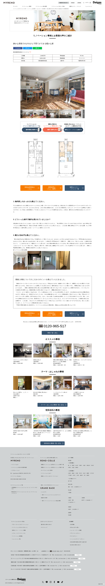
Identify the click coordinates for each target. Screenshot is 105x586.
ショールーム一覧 (16, 539)
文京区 (77, 475)
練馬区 (77, 467)
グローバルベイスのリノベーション (20, 524)
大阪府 (69, 497)
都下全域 (70, 481)
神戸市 (83, 500)
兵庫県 (83, 497)
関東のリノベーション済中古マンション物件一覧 (52, 464)
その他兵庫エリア (88, 500)
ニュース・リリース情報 (75, 530)
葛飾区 (88, 473)
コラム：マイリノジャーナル (18, 533)
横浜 (69, 486)
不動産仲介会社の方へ (63, 2)
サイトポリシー (73, 536)
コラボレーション (16, 470)
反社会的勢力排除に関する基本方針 (78, 542)
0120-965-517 (57, 551)
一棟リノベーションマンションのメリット (51, 495)
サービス (15, 6)
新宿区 (73, 465)
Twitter (28, 48)
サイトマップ (44, 527)
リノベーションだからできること (20, 527)
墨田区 (73, 473)
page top (100, 583)
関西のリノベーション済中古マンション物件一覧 (52, 467)
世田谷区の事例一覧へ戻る (52, 443)
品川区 (77, 465)
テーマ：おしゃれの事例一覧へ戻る (52, 405)
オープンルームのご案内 (46, 470)
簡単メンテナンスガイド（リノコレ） (49, 476)
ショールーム (88, 6)
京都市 (69, 509)
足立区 (84, 473)
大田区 (84, 465)
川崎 (72, 486)
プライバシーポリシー (75, 533)
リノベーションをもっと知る (58, 6)
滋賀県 (69, 512)
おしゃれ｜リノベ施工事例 (41, 8)
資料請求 (72, 2)
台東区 (69, 473)
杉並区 (73, 467)
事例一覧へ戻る (53, 333)
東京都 (69, 460)
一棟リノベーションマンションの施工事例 (51, 500)
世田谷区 (88, 465)
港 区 (69, 465)
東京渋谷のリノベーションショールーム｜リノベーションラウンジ (24, 492)
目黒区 (80, 465)
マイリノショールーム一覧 (16, 485)
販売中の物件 (44, 497)
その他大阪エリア (71, 502)
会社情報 (72, 524)
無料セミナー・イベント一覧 (75, 188)
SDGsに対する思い (74, 527)
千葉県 (69, 492)
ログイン (87, 2)
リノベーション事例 (26, 6)
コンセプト (43, 492)
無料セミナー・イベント (75, 6)
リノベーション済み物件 (41, 6)
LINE (38, 48)
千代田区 (70, 475)
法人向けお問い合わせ (75, 545)
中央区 (74, 475)
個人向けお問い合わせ (46, 524)
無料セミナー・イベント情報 (19, 530)
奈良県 (69, 515)
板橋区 (88, 475)
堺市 (73, 500)
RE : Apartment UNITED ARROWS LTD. (20, 473)
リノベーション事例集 (17, 536)
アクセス (78, 555)
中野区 (69, 467)
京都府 (69, 507)
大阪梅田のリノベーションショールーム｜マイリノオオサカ (24, 488)
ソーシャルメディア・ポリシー (77, 539)
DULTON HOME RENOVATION (18, 479)
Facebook (18, 48)
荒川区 (80, 473)
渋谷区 (92, 465)
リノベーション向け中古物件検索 (19, 467)
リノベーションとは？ (46, 473)
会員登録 (79, 2)
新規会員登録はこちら (30, 188)
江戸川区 (92, 473)
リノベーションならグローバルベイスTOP (20, 454)
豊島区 (81, 475)
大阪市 (69, 500)
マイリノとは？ (15, 464)
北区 (85, 475)
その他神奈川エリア (78, 486)
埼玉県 (69, 490)
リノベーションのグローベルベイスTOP (19, 8)
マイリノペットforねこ (15, 476)
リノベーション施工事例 (31, 8)
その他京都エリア (75, 509)
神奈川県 (70, 484)
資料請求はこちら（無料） (52, 188)
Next (84, 114)
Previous (21, 114)
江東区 (77, 473)
